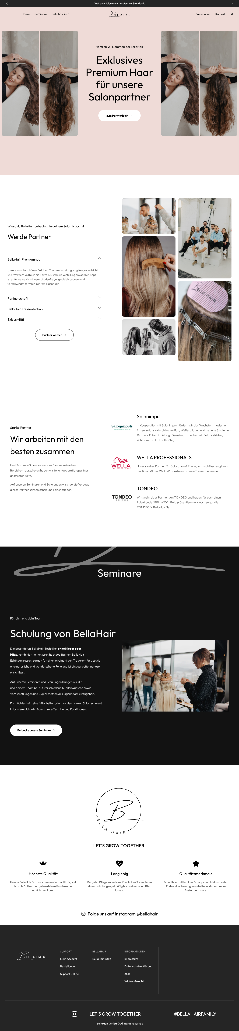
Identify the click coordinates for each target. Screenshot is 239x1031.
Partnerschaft (18, 298)
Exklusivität (16, 319)
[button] (7, 3)
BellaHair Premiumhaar (25, 259)
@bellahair (147, 914)
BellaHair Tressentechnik (25, 309)
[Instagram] (74, 1014)
